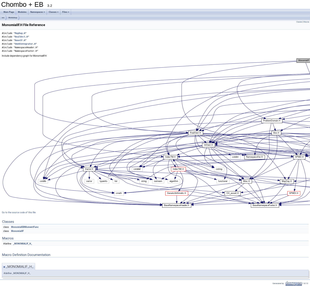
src (3, 18)
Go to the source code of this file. (19, 212)
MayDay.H (20, 33)
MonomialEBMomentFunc (25, 227)
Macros (306, 22)
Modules (22, 12)
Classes (54, 13)
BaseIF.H (20, 40)
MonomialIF (17, 231)
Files (66, 13)
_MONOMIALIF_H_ (22, 243)
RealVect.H (21, 36)
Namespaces (37, 13)
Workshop (12, 18)
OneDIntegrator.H (25, 44)
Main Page (9, 12)
